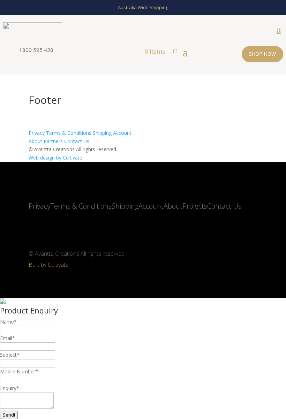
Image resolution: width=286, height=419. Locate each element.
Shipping (102, 133)
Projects (194, 206)
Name (8, 321)
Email (7, 338)
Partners (53, 141)
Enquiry (9, 388)
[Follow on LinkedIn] (52, 228)
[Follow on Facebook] (69, 228)
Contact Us (76, 141)
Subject (10, 354)
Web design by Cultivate (55, 157)
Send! (9, 415)
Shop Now (262, 54)
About (35, 141)
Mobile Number (19, 371)
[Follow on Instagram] (36, 228)
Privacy (37, 133)
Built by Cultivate (49, 265)
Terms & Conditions (68, 133)
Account (122, 133)
